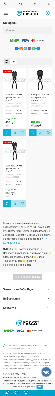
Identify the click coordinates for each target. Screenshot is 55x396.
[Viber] (29, 48)
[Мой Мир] (38, 48)
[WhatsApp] (34, 48)
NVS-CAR (7, 374)
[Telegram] (25, 48)
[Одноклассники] (21, 48)
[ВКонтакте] (17, 48)
